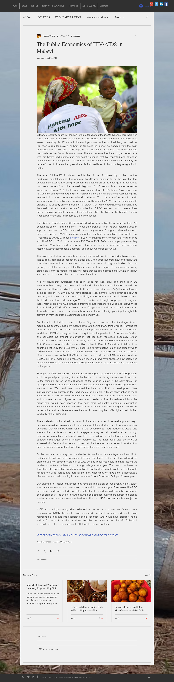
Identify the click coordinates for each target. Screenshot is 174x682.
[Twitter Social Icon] (156, 4)
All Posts (27, 17)
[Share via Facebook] (38, 551)
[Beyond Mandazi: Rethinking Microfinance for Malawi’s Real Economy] (131, 591)
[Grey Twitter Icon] (28, 677)
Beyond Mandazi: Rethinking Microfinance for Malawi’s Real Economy (130, 608)
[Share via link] (58, 551)
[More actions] (135, 36)
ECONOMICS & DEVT (68, 17)
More (118, 17)
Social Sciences (44, 542)
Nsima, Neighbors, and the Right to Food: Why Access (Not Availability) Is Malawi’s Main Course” (87, 608)
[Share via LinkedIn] (51, 551)
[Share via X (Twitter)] (44, 551)
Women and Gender (98, 17)
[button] (147, 17)
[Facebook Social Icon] (166, 4)
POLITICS (44, 17)
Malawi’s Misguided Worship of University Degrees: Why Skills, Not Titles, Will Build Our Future (42, 586)
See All (148, 575)
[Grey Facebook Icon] (37, 677)
